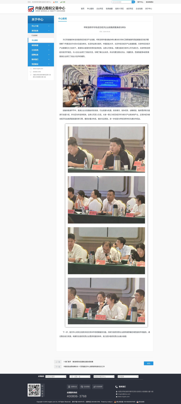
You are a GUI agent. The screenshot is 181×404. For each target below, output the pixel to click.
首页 (82, 8)
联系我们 (35, 59)
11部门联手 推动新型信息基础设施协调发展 (78, 362)
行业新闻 (34, 35)
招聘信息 (35, 54)
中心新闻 (35, 40)
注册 (63, 2)
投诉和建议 (149, 2)
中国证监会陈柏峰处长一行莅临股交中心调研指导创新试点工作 (84, 366)
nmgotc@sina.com (124, 394)
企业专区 (99, 8)
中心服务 (90, 8)
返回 (148, 363)
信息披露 (109, 8)
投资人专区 (119, 8)
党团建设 (35, 64)
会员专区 (129, 8)
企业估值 (139, 8)
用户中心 (140, 2)
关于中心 (148, 8)
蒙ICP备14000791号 (78, 402)
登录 (56, 2)
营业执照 (141, 402)
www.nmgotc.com (124, 396)
